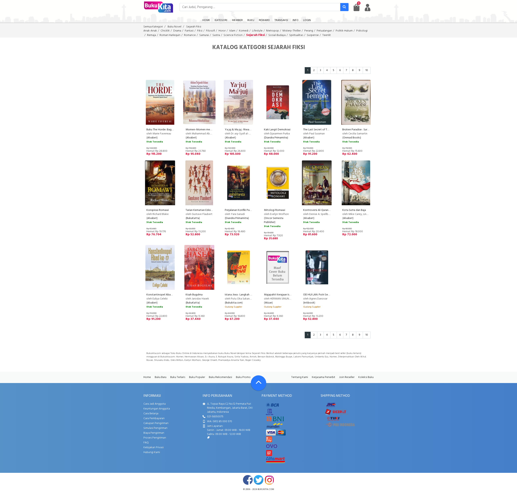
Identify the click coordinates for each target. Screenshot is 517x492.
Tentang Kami (299, 377)
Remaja (151, 35)
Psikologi (362, 30)
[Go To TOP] (258, 383)
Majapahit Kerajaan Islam (278, 294)
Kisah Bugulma (194, 294)
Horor (222, 30)
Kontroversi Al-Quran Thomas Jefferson (326, 210)
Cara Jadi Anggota (154, 404)
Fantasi (189, 30)
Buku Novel (174, 26)
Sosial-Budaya (277, 35)
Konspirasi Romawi (157, 210)
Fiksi (199, 30)
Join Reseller (346, 377)
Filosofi (210, 30)
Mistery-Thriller (292, 30)
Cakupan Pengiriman (155, 423)
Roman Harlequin (170, 35)
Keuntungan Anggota (156, 408)
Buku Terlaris (177, 377)
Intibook (309, 302)
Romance (190, 35)
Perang (308, 30)
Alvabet (152, 137)
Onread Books (351, 137)
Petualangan (324, 30)
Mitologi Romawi (274, 210)
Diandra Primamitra (276, 137)
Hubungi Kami (151, 452)
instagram (269, 480)
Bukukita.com (234, 302)
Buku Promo (243, 377)
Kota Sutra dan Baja (354, 210)
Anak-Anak (150, 30)
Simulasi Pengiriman (155, 428)
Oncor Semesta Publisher (273, 220)
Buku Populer (197, 377)
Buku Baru (160, 377)
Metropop (272, 30)
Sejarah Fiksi (193, 26)
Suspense (313, 35)
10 (366, 70)
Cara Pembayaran (154, 418)
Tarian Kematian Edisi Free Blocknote (208, 210)
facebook (248, 480)
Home (147, 377)
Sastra (216, 35)
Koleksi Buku (366, 377)
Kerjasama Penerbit (323, 377)
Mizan (268, 302)
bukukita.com (266, 489)
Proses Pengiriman (154, 437)
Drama (177, 30)
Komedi (243, 30)
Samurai (204, 35)
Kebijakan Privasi (153, 447)
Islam (232, 30)
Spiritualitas (296, 35)
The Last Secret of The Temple (321, 129)
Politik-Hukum (344, 30)
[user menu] (367, 7)
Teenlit (326, 35)
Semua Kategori (153, 26)
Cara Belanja (150, 413)
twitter (258, 480)
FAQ (146, 442)
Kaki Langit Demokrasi (277, 129)
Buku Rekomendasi (220, 377)
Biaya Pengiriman (153, 433)
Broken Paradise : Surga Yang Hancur (364, 129)
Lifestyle (257, 30)
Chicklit (165, 30)
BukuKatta (192, 218)
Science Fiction (233, 35)
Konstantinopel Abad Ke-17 (162, 294)
